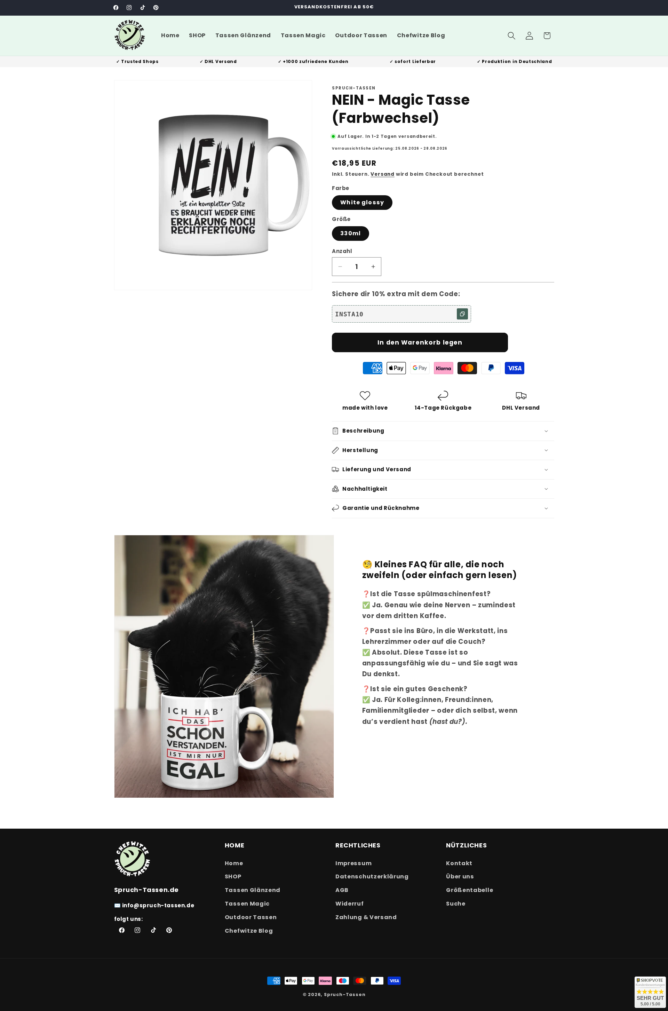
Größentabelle (469, 890)
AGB (342, 890)
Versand (383, 174)
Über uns (460, 876)
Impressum (353, 863)
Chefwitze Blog (249, 930)
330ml (350, 233)
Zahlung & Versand (366, 917)
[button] (511, 36)
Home (234, 863)
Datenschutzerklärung (372, 876)
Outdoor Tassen (251, 917)
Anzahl (342, 251)
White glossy (362, 202)
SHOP (233, 876)
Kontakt (459, 863)
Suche (455, 903)
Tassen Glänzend (252, 890)
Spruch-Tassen (344, 994)
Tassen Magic (247, 903)
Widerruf (349, 903)
